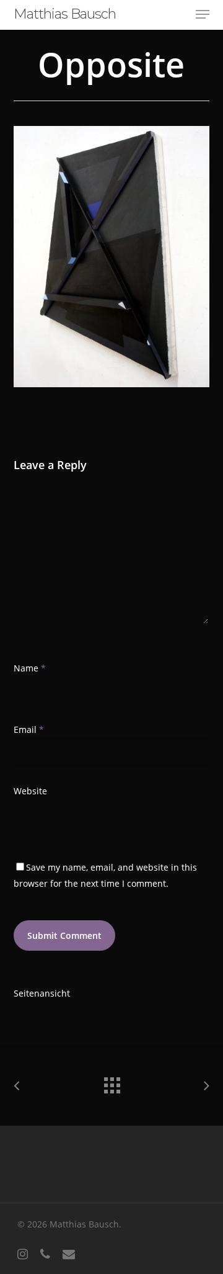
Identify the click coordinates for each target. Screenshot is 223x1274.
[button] (202, 14)
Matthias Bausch (65, 14)
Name (30, 668)
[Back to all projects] (111, 1082)
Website (30, 791)
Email (29, 729)
